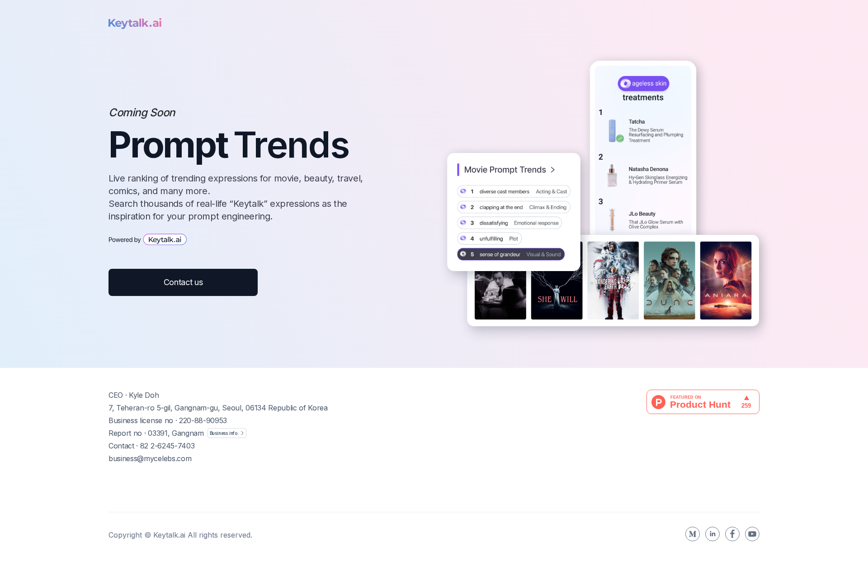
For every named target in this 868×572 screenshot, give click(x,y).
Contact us (183, 282)
